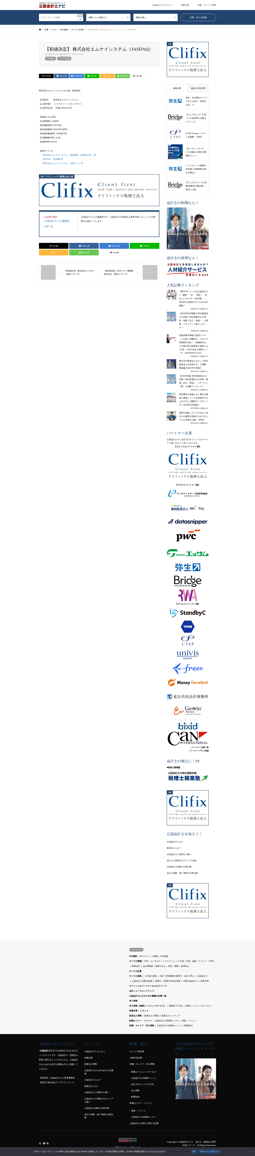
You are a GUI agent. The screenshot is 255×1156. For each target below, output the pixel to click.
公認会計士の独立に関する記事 (144, 1123)
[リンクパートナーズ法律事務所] (188, 494)
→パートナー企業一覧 (199, 747)
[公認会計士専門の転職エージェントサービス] (188, 228)
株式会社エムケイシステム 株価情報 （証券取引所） (68, 155)
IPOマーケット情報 (149, 956)
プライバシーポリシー (177, 1151)
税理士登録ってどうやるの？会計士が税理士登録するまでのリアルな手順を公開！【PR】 (193, 416)
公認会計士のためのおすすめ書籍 (98, 1072)
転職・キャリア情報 (206, 5)
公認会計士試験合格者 (142, 981)
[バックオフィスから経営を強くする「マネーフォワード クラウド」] (188, 683)
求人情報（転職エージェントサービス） (147, 1006)
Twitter (40, 1143)
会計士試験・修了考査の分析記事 (182, 873)
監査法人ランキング (170, 1015)
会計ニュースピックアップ (141, 991)
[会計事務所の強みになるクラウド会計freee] (188, 669)
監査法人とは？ (174, 848)
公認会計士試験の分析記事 (179, 866)
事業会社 (136, 966)
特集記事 (185, 5)
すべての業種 (135, 961)
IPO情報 (133, 956)
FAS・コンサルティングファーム (159, 961)
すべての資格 (135, 976)
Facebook (44, 1143)
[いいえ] (251, 1151)
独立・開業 (173, 966)
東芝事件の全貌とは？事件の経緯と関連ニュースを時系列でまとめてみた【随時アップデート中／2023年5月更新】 (193, 399)
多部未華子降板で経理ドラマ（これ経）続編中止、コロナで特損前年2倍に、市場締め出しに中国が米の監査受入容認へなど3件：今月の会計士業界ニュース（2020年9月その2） (193, 344)
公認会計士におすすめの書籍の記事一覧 (147, 996)
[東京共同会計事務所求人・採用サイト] (188, 697)
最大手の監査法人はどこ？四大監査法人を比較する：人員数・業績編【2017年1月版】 (193, 364)
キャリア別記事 (137, 1051)
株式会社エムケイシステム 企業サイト (61, 163)
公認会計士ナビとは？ (162, 5)
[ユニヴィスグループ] (188, 655)
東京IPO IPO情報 (52, 159)
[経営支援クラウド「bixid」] (188, 725)
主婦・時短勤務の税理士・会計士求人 (176, 976)
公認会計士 (202, 976)
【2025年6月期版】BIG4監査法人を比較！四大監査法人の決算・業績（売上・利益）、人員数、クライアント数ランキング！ (193, 320)
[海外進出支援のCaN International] (188, 739)
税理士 (158, 981)
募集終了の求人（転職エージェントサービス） (190, 1006)
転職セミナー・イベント (140, 1020)
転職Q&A (188, 1025)
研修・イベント (189, 1020)
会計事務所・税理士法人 (154, 966)
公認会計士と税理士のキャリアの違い (98, 1100)
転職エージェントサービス (143, 1072)
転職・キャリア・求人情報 (141, 1025)
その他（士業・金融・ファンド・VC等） (197, 961)
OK (194, 1151)
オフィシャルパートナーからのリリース (147, 986)
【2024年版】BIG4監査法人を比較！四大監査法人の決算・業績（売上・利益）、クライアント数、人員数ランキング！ (193, 381)
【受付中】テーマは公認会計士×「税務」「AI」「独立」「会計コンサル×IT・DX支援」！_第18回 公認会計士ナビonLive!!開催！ (193, 298)
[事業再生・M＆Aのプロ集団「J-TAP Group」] (188, 641)
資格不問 (204, 981)
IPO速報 (50, 59)
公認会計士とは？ (175, 842)
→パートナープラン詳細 (198, 751)
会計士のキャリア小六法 (142, 1084)
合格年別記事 (136, 1058)
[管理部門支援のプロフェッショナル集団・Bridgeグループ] (188, 581)
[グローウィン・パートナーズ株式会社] (188, 711)
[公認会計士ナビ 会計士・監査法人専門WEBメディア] (52, 5)
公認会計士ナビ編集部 (57, 221)
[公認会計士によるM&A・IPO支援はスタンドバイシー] (188, 613)
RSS (48, 1143)
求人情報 (133, 1001)
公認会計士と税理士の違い (179, 854)
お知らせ (144, 1010)
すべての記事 (64, 59)
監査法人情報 (135, 1015)
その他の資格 (150, 976)
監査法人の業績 (151, 1015)
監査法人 (185, 966)
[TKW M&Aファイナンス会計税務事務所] (188, 627)
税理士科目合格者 (172, 981)
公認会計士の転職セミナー (167, 1020)
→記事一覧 (47, 226)
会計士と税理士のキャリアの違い (182, 860)
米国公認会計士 (190, 981)
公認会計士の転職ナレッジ (169, 1025)
